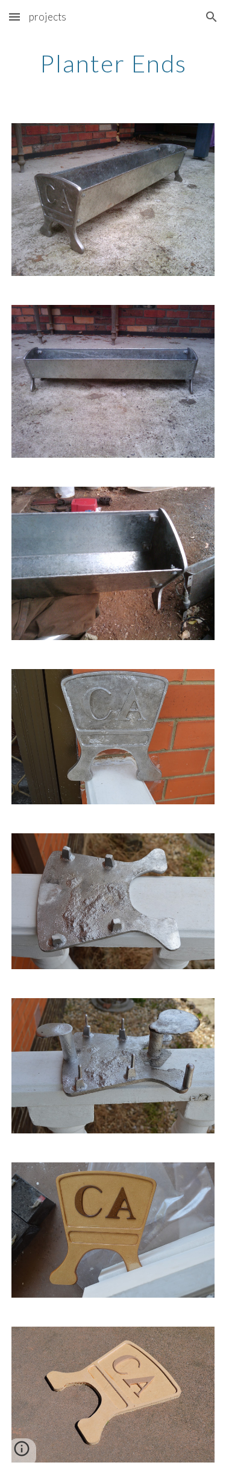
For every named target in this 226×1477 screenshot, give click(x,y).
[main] (113, 63)
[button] (14, 16)
